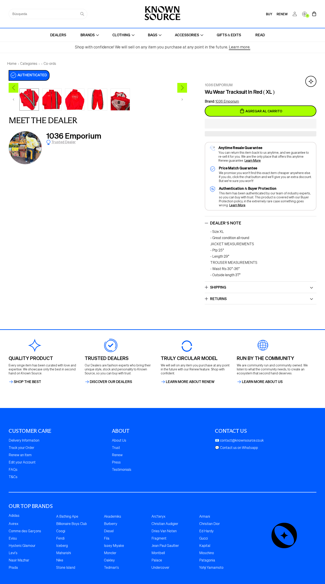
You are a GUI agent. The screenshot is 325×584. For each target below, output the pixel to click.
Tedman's (111, 568)
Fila (106, 538)
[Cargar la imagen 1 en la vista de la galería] (29, 99)
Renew (117, 455)
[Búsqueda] (82, 14)
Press (116, 462)
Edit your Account (22, 462)
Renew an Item (20, 455)
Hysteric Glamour (22, 546)
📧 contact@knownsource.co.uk (239, 440)
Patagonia (207, 560)
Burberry (110, 524)
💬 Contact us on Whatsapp (236, 448)
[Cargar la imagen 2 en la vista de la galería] (52, 99)
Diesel (109, 531)
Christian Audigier (164, 524)
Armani (204, 517)
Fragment (158, 538)
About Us (119, 440)
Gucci (203, 538)
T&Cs (13, 477)
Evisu (13, 538)
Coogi (60, 531)
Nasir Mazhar (19, 560)
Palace (156, 560)
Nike (59, 560)
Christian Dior (209, 524)
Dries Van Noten (164, 531)
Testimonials (121, 470)
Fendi (60, 538)
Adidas (14, 516)
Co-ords (50, 64)
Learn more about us (262, 381)
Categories (28, 64)
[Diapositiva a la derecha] (182, 99)
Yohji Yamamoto (211, 568)
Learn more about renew (190, 381)
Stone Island (65, 568)
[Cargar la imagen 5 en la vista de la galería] (120, 99)
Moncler (110, 553)
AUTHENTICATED (32, 75)
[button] (260, 124)
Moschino (206, 553)
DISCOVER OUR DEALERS (111, 381)
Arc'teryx (158, 517)
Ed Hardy (206, 531)
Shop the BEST (27, 381)
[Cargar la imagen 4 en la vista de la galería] (97, 99)
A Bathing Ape (67, 517)
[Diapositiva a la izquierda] (13, 99)
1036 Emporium (73, 135)
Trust (116, 448)
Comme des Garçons (25, 531)
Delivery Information (24, 440)
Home (12, 64)
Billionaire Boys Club (71, 524)
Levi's (13, 553)
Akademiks (112, 517)
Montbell (158, 553)
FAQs (13, 470)
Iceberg (62, 546)
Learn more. (239, 47)
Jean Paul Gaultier (165, 546)
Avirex (13, 524)
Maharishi (63, 553)
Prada (13, 568)
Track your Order (21, 448)
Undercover (160, 568)
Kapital (204, 546)
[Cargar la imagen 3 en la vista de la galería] (74, 99)
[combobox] (48, 14)
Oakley (109, 560)
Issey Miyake (114, 546)
